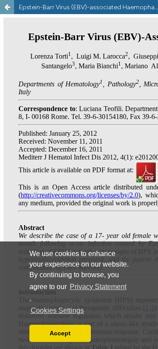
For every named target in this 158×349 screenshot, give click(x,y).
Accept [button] (60, 333)
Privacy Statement (98, 286)
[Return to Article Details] (7, 7)
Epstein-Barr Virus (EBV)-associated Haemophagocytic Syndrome (88, 7)
